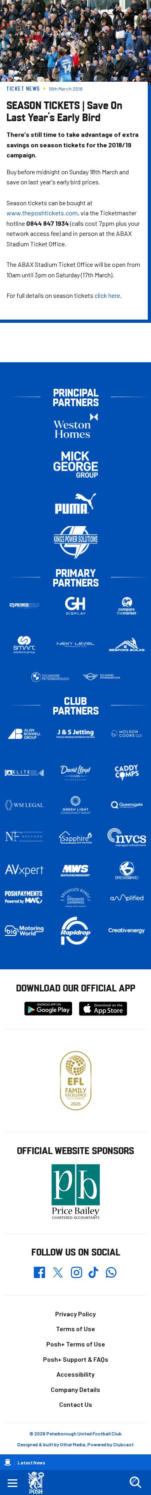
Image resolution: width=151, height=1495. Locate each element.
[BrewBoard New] (127, 870)
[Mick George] (75, 464)
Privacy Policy (75, 1313)
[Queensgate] (127, 805)
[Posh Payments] (24, 897)
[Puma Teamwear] (75, 503)
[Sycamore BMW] (50, 677)
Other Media (72, 1444)
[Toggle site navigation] (12, 1482)
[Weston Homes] (75, 425)
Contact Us (75, 1404)
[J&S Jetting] (75, 733)
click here (107, 295)
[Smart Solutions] (24, 644)
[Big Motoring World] (24, 930)
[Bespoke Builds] (127, 645)
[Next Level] (75, 645)
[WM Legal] (24, 805)
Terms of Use (75, 1328)
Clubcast (123, 1444)
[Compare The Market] (127, 605)
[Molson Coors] (127, 733)
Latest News (32, 1462)
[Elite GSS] (24, 773)
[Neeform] (24, 837)
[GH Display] (75, 605)
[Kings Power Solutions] (75, 542)
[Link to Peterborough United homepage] (39, 1483)
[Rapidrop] (75, 930)
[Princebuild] (24, 605)
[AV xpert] (24, 870)
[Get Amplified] (127, 898)
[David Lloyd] (75, 772)
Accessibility (75, 1374)
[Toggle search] (135, 1482)
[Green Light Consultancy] (75, 805)
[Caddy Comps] (127, 773)
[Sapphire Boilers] (75, 837)
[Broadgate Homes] (75, 898)
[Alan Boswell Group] (24, 734)
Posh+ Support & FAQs (75, 1359)
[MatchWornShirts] (75, 870)
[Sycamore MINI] (101, 677)
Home (7, 1462)
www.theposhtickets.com (42, 213)
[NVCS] (127, 837)
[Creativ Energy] (127, 930)
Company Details (75, 1389)
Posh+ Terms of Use (75, 1344)
